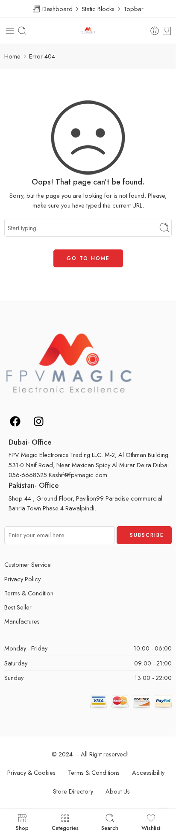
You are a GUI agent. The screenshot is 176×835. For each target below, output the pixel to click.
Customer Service (27, 564)
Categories (65, 827)
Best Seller (18, 607)
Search (109, 827)
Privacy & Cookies (31, 772)
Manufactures (22, 621)
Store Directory (73, 791)
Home (12, 56)
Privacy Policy (22, 578)
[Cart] (167, 31)
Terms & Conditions (94, 772)
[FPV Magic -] (88, 31)
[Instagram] (38, 421)
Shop (22, 827)
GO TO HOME (88, 258)
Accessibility (148, 772)
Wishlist (150, 827)
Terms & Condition (28, 593)
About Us (118, 791)
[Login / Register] (155, 31)
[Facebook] (15, 421)
